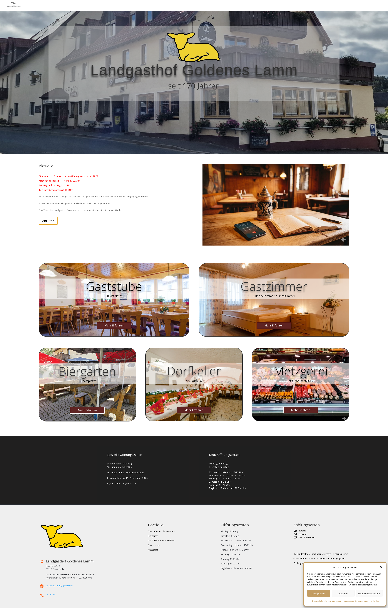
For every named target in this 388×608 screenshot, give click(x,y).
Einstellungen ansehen (369, 593)
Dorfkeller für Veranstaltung (161, 540)
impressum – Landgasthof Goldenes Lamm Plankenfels (355, 601)
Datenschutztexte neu (321, 601)
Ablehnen (343, 593)
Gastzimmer (154, 545)
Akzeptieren (318, 593)
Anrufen (48, 221)
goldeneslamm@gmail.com (59, 585)
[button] (381, 567)
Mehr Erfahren (114, 325)
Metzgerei (153, 549)
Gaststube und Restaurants (161, 531)
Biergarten (153, 535)
